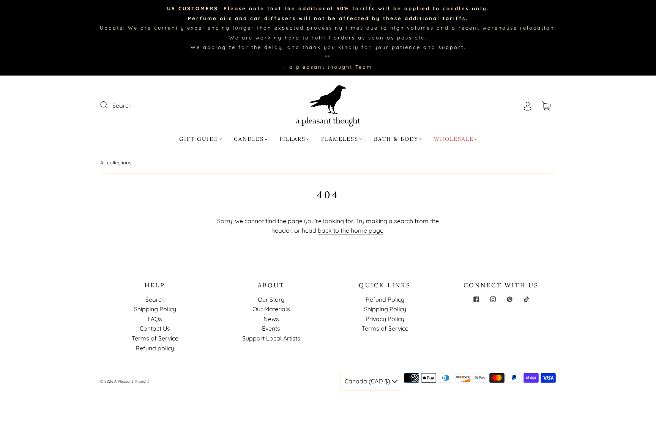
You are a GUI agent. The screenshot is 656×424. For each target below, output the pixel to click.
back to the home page (350, 230)
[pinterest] (509, 299)
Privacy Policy (385, 319)
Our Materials (271, 309)
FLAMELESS (339, 139)
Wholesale (454, 139)
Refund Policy (385, 299)
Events (271, 328)
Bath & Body (396, 139)
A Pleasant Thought (131, 381)
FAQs (155, 319)
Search (122, 105)
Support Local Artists (271, 338)
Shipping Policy (155, 309)
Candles (249, 139)
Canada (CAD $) (368, 381)
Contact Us (155, 328)
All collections (115, 162)
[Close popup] (641, 353)
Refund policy (155, 348)
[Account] (528, 105)
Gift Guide (198, 139)
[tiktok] (526, 299)
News (271, 319)
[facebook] (476, 299)
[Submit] (108, 104)
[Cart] (546, 105)
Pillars (292, 139)
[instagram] (492, 299)
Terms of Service (155, 338)
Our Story (271, 299)
